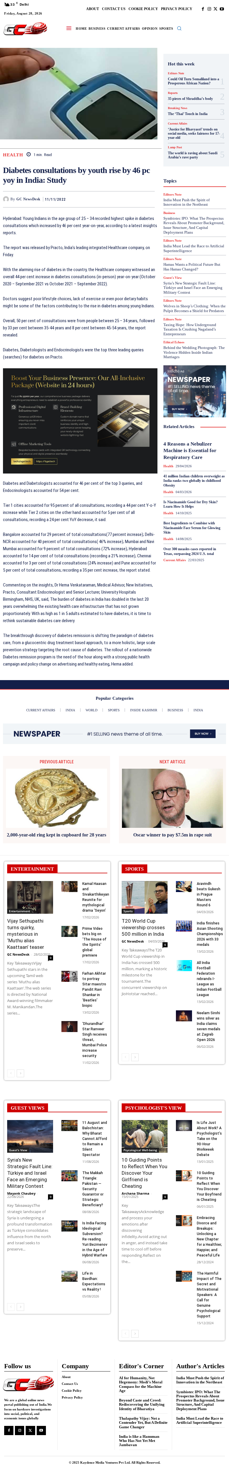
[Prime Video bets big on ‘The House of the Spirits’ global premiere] (69, 931)
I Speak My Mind (197, 163)
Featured (186, 141)
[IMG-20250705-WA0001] (80, 421)
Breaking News (190, 99)
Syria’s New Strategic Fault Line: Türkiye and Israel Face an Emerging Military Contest (192, 288)
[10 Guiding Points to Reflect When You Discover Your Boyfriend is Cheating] (184, 1176)
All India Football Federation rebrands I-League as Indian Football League (209, 979)
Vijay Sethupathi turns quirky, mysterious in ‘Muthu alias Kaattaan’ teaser (25, 934)
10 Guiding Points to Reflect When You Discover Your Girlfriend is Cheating (144, 1173)
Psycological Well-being (140, 1150)
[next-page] (20, 1073)
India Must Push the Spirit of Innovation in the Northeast (200, 1380)
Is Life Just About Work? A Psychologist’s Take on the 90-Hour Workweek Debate (209, 1139)
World (204, 254)
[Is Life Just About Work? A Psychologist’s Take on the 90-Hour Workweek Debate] (184, 1125)
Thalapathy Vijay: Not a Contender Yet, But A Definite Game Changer (143, 1422)
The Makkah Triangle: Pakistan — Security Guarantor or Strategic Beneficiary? (92, 1189)
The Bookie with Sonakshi (203, 248)
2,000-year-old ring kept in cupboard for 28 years (56, 834)
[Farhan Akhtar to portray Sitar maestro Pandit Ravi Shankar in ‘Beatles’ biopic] (69, 976)
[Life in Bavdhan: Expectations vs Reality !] (69, 1276)
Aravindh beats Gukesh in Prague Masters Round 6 (208, 894)
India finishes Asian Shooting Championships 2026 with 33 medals (210, 934)
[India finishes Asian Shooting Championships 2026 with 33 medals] (184, 926)
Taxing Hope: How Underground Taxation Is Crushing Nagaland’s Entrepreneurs (189, 329)
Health (13, 155)
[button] (179, 28)
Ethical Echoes (173, 342)
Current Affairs (186, 109)
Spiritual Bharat (193, 232)
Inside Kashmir (190, 179)
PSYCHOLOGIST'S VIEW (153, 1108)
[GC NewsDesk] (6, 199)
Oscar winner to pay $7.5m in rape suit (172, 834)
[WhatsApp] (149, 199)
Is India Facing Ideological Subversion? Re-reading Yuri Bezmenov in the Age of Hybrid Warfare (94, 1239)
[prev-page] (11, 1073)
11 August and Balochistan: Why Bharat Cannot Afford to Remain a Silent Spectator (94, 1139)
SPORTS (134, 869)
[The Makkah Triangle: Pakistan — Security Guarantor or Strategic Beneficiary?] (69, 1176)
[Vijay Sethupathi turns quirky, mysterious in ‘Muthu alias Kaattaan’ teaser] (30, 897)
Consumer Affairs (193, 104)
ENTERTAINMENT (32, 869)
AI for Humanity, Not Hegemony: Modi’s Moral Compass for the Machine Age (141, 1384)
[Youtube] (222, 9)
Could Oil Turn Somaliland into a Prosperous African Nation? (193, 81)
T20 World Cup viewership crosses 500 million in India (143, 927)
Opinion (198, 195)
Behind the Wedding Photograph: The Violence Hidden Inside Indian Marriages (194, 352)
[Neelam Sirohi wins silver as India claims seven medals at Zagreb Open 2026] (184, 1016)
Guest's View (196, 158)
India (176, 168)
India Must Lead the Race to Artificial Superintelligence (199, 1420)
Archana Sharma (135, 1193)
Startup (186, 238)
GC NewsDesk (28, 199)
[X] (215, 9)
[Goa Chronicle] (25, 29)
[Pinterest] (135, 199)
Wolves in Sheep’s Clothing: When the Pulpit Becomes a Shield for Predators (194, 308)
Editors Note (176, 73)
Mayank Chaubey (21, 1193)
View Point (182, 254)
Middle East (199, 190)
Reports (181, 211)
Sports (128, 911)
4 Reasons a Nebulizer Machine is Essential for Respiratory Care (189, 450)
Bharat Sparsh (183, 93)
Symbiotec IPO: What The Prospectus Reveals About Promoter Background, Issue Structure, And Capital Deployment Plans (200, 1400)
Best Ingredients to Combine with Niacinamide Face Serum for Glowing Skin (191, 527)
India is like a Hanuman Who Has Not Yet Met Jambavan (139, 1440)
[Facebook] (203, 9)
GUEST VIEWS (27, 1108)
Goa (179, 147)
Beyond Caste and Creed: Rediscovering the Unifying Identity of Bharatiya (142, 1404)
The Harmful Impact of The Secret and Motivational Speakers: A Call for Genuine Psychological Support (209, 1294)
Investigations (187, 184)
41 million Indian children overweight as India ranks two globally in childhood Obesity (194, 480)
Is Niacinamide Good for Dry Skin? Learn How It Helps (190, 504)
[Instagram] (209, 9)
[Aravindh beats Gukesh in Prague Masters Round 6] (184, 886)
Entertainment (19, 911)
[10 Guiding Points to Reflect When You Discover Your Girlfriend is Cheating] (145, 1136)
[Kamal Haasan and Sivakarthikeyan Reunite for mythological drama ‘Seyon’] (69, 886)
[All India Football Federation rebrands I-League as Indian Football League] (184, 965)
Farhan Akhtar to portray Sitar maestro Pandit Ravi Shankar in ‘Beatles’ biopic (94, 989)
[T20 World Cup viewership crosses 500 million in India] (145, 897)
